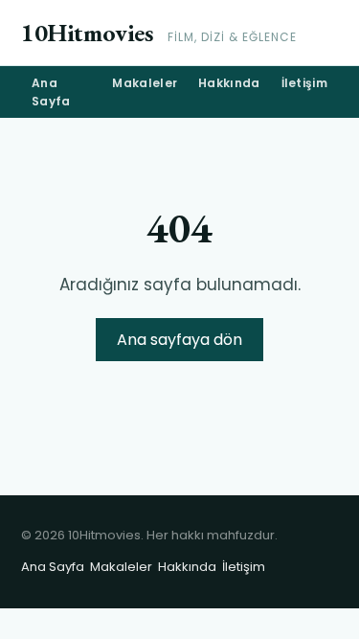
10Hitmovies (87, 32)
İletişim (304, 83)
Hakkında (228, 83)
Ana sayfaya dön (179, 340)
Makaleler (144, 83)
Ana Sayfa (51, 92)
